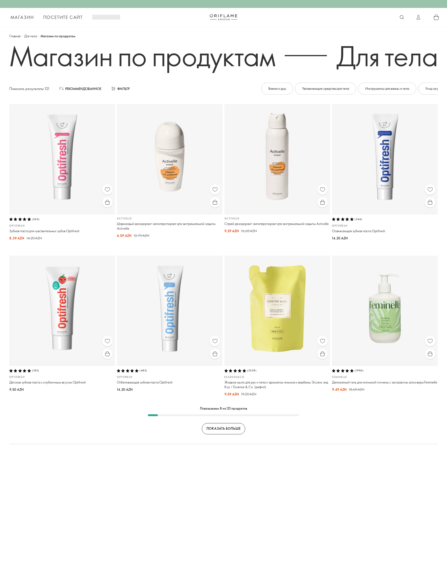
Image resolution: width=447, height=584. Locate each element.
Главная (14, 36)
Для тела (30, 36)
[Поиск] (401, 17)
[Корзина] (436, 17)
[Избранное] (107, 189)
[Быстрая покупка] (107, 202)
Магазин (22, 17)
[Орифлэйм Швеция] (223, 17)
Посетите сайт (63, 17)
